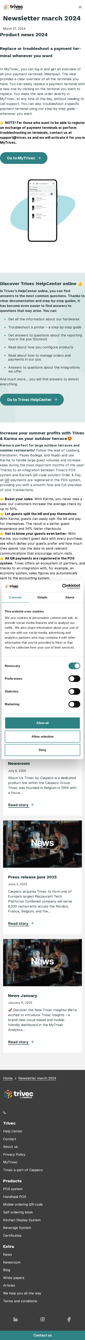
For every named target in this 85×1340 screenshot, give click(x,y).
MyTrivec (10, 1162)
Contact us (42, 1335)
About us (10, 1147)
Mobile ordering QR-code (23, 1204)
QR (7, 480)
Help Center (12, 1131)
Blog (6, 1270)
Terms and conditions (20, 1301)
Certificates (12, 1235)
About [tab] (69, 597)
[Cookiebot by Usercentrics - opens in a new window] (62, 586)
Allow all (42, 723)
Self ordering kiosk (18, 1212)
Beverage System (17, 1228)
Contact (9, 1139)
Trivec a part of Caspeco (23, 1170)
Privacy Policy (14, 1154)
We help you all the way (22, 1293)
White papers (13, 1278)
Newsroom (11, 1262)
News (7, 1254)
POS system (12, 1189)
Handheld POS (14, 1197)
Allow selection (43, 736)
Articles (9, 1285)
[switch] (74, 678)
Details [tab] (43, 597)
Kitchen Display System (22, 1220)
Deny (42, 750)
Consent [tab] (15, 597)
